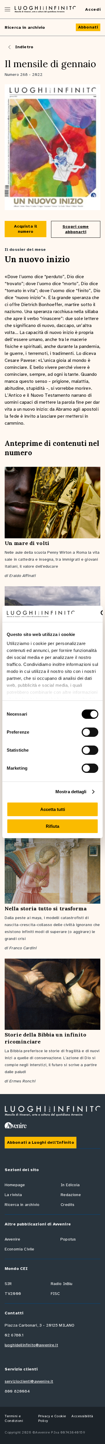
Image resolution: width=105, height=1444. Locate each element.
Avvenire (12, 1239)
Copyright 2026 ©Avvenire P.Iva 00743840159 (45, 1432)
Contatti (14, 1313)
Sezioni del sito (22, 1169)
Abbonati (88, 27)
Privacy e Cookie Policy (52, 1418)
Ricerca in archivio (25, 27)
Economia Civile (19, 1249)
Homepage (15, 1184)
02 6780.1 (14, 1335)
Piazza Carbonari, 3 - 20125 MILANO (39, 1325)
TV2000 (13, 1293)
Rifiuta (52, 826)
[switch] (90, 732)
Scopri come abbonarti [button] (75, 229)
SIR (8, 1283)
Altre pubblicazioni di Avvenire (38, 1224)
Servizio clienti (21, 1369)
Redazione (70, 1194)
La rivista (13, 1194)
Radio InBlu (62, 1283)
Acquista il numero (25, 229)
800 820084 (17, 1391)
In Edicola (70, 1184)
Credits (67, 1204)
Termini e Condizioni (14, 1418)
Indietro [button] (24, 46)
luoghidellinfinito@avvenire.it (31, 1345)
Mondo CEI (16, 1268)
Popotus (68, 1239)
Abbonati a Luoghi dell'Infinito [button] (40, 1142)
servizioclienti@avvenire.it (29, 1381)
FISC (55, 1293)
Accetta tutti (52, 809)
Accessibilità (82, 1416)
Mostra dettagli (71, 791)
